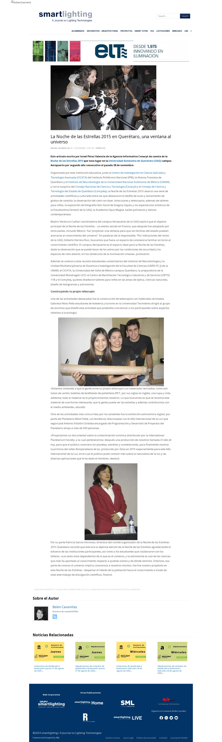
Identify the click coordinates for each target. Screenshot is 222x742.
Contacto (163, 737)
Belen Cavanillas (60, 148)
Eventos (100, 148)
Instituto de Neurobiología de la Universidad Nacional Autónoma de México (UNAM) (118, 182)
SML (58, 737)
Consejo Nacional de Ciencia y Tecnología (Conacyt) (105, 186)
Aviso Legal (128, 737)
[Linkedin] (166, 717)
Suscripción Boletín (179, 737)
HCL (152, 30)
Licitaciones (163, 30)
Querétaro (135, 589)
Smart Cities (141, 30)
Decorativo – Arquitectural (102, 30)
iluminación (95, 589)
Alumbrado (78, 30)
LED (186, 30)
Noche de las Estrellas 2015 (67, 160)
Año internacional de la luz (76, 589)
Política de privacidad (146, 737)
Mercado (177, 30)
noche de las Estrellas (112, 589)
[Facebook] (161, 717)
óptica (126, 589)
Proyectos (126, 30)
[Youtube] (176, 717)
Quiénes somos (113, 737)
